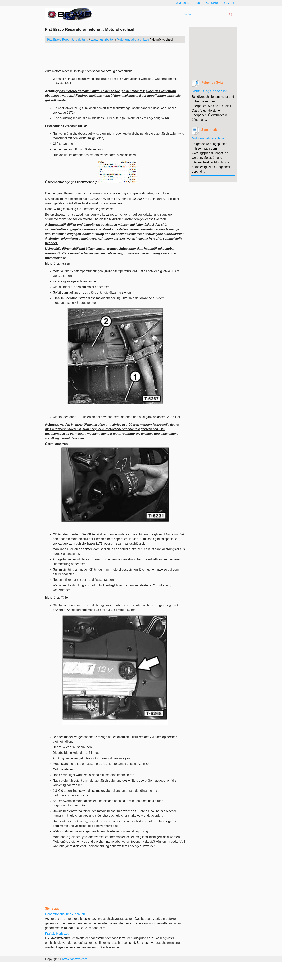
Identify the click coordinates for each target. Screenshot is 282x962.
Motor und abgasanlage (133, 39)
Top (197, 2)
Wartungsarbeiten (103, 39)
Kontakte (212, 2)
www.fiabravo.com (74, 959)
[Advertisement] (115, 56)
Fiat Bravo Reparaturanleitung (67, 39)
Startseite (182, 2)
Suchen (228, 2)
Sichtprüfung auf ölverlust (209, 91)
